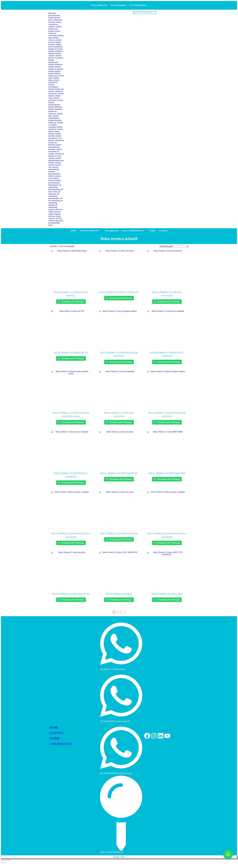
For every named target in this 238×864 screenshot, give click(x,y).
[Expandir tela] (4, 860)
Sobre (152, 231)
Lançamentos (111, 231)
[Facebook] (147, 736)
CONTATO (56, 733)
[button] (228, 854)
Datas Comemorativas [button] (133, 231)
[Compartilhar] (7, 860)
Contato (163, 231)
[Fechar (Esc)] (9, 860)
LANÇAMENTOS (60, 744)
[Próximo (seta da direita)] (4, 862)
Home (73, 231)
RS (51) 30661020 (118, 5)
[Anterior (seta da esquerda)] (2, 862)
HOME (53, 727)
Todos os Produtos (89, 231)
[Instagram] (154, 736)
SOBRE (54, 738)
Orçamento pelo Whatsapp (72, 301)
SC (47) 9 (133, 5)
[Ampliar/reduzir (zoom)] (2, 860)
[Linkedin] (160, 736)
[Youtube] (167, 736)
